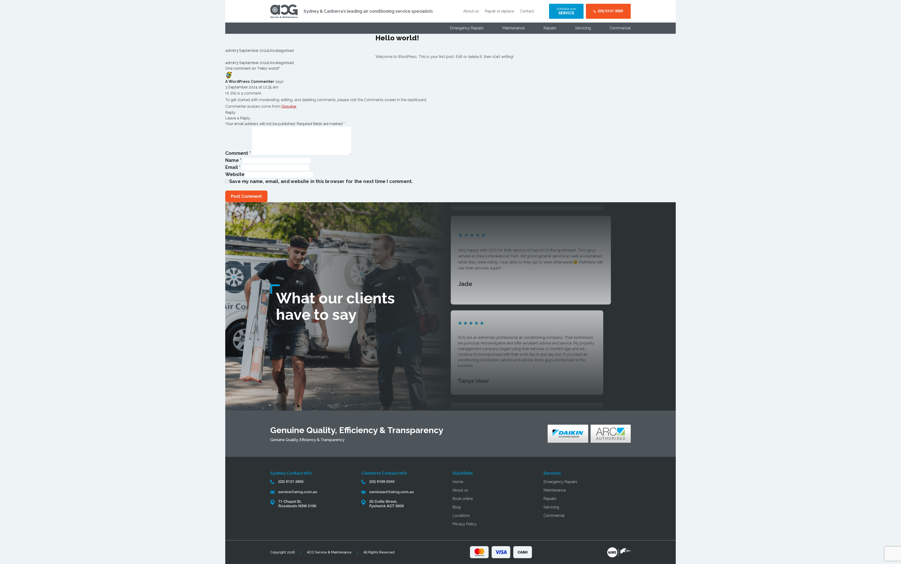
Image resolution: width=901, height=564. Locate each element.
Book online (462, 498)
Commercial (620, 28)
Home (457, 482)
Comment (238, 153)
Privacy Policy (464, 524)
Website (234, 174)
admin (230, 50)
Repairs (549, 28)
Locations (461, 515)
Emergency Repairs (467, 28)
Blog (456, 507)
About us (471, 11)
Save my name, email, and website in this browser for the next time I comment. (321, 181)
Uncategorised (281, 50)
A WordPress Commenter (249, 81)
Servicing (583, 28)
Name (233, 160)
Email (233, 167)
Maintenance (513, 28)
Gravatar (288, 106)
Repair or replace (499, 11)
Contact (527, 11)
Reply (230, 112)
